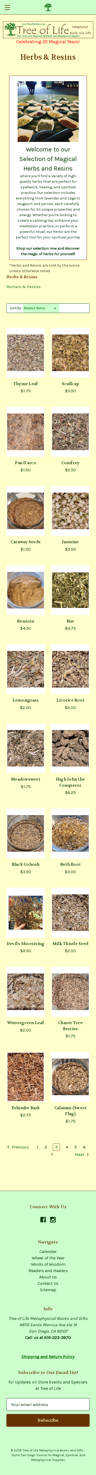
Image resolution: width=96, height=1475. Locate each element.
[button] (48, 29)
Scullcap (70, 383)
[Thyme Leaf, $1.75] (25, 353)
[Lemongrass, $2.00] (25, 669)
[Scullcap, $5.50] (70, 353)
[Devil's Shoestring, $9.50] (25, 913)
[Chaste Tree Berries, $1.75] (70, 992)
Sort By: (16, 308)
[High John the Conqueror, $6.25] (70, 748)
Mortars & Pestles (23, 286)
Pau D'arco (25, 462)
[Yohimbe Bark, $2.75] (25, 1077)
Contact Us (48, 1283)
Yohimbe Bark (25, 1108)
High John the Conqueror (70, 782)
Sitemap (48, 1289)
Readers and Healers (48, 1270)
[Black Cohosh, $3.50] (25, 833)
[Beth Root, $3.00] (70, 833)
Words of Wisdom (48, 1264)
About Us (48, 1277)
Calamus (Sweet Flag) (70, 1111)
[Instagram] (53, 1219)
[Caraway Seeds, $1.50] (25, 511)
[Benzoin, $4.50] (25, 590)
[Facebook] (43, 1219)
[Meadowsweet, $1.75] (25, 748)
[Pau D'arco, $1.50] (25, 432)
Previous (20, 1147)
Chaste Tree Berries (70, 1026)
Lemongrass (26, 700)
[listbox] (41, 308)
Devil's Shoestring (26, 943)
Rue (70, 621)
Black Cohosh (26, 864)
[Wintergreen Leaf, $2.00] (25, 992)
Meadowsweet (25, 779)
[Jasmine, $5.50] (70, 511)
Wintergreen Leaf (25, 1022)
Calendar (48, 1251)
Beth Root (70, 864)
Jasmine (70, 542)
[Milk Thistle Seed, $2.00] (70, 913)
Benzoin (25, 621)
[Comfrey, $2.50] (70, 432)
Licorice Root (70, 700)
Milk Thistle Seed (70, 943)
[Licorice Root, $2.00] (70, 669)
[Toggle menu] (7, 7)
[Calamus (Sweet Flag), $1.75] (70, 1077)
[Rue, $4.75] (70, 590)
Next (80, 1154)
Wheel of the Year (48, 1257)
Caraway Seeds (26, 542)
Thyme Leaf (25, 383)
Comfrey (70, 462)
